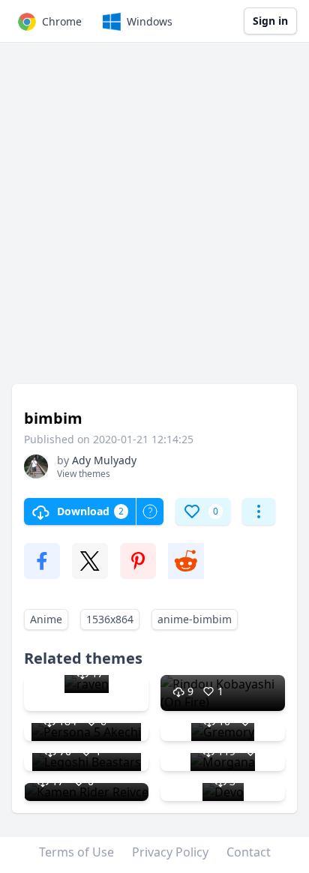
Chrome (62, 21)
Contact (248, 852)
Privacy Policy (170, 852)
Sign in (270, 21)
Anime (46, 619)
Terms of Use (76, 852)
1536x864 (110, 619)
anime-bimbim (195, 619)
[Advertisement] (154, 220)
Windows (149, 21)
